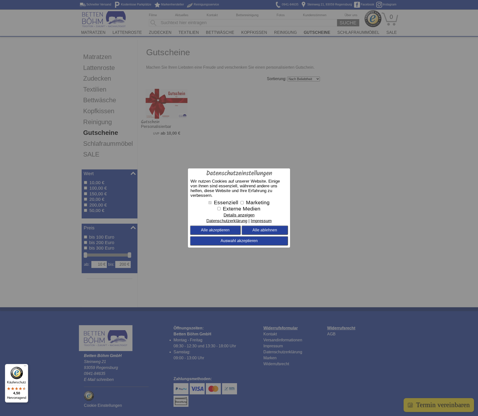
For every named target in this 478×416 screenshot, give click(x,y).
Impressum (261, 220)
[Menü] (25, 367)
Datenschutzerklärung (226, 220)
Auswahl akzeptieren (239, 241)
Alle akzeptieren (215, 230)
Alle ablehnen (264, 230)
